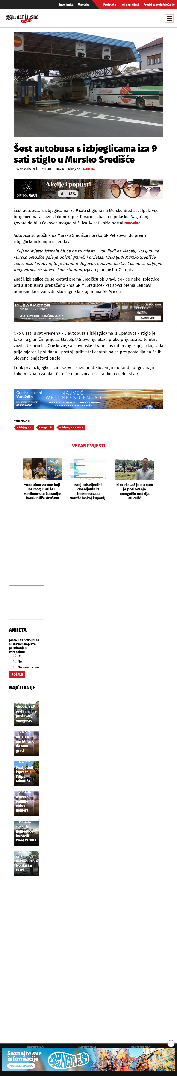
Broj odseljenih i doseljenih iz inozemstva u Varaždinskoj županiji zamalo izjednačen (88, 492)
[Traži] (127, 18)
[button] (17, 480)
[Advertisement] (88, 548)
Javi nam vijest (130, 4)
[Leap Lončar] (88, 312)
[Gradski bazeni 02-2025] (88, 399)
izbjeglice (25, 427)
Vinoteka (84, 4)
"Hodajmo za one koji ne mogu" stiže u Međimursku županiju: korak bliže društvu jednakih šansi (42, 492)
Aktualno (89, 169)
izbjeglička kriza (72, 427)
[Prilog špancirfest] (88, 1060)
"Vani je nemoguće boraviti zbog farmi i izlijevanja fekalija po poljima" (26, 834)
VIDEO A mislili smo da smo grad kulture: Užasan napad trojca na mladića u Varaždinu (25, 744)
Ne (19, 662)
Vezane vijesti (88, 446)
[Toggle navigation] (169, 18)
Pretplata (109, 4)
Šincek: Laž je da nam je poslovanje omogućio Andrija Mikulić (134, 491)
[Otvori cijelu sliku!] (88, 85)
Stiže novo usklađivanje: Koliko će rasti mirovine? (27, 864)
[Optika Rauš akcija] (88, 189)
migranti (46, 427)
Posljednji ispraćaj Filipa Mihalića (24, 774)
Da (19, 656)
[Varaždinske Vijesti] (22, 17)
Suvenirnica (66, 4)
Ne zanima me (28, 667)
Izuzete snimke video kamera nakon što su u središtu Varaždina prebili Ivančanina (25, 804)
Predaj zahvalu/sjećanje (159, 4)
